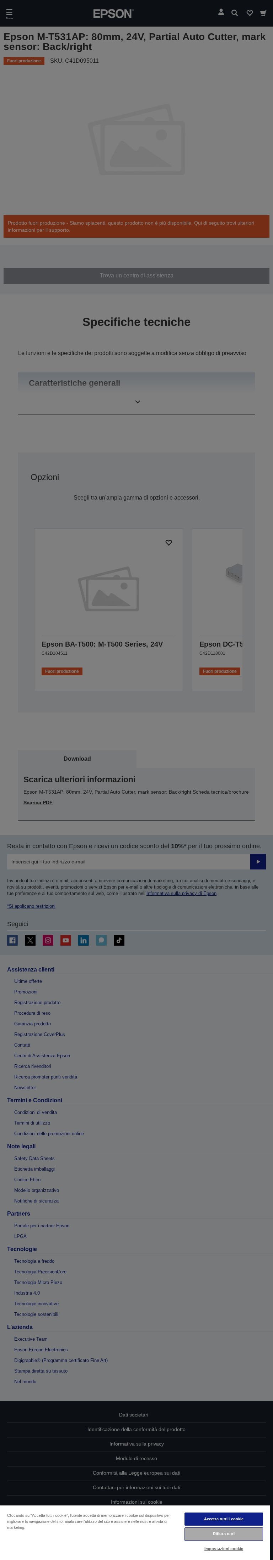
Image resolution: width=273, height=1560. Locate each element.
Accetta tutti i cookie (224, 1519)
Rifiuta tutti (224, 1534)
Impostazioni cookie (223, 1549)
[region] (135, 1532)
